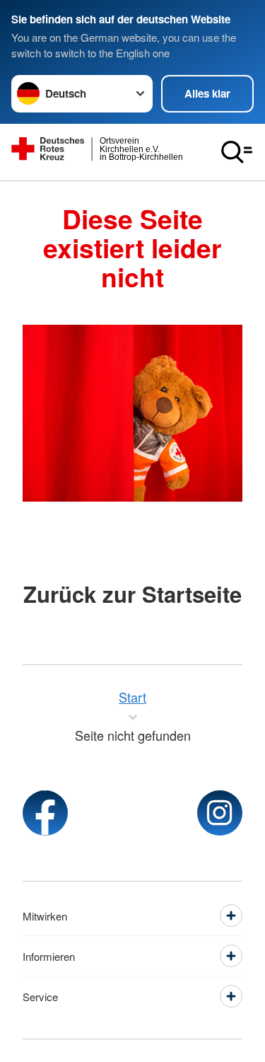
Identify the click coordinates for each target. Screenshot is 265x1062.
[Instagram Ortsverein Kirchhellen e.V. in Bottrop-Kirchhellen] (219, 813)
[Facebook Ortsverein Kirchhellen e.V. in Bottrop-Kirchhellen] (45, 813)
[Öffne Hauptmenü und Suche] (237, 152)
